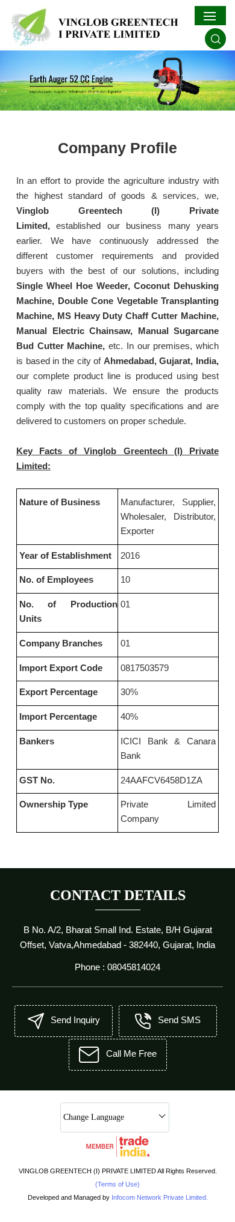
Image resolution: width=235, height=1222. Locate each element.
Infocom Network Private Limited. (159, 1197)
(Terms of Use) (117, 1184)
